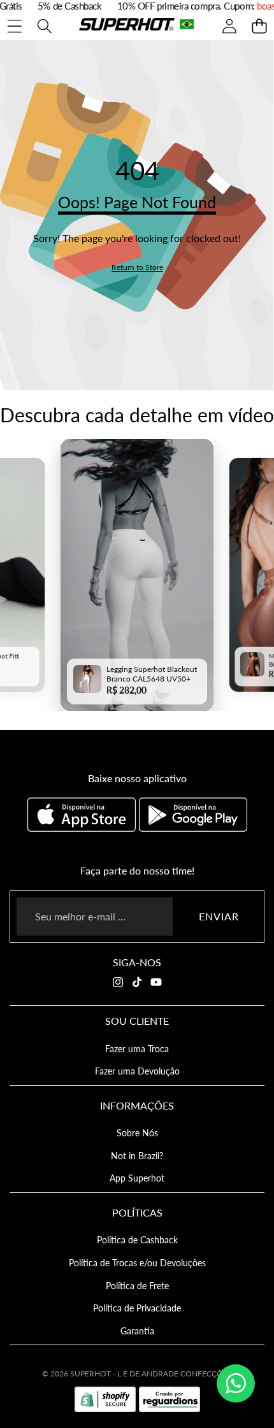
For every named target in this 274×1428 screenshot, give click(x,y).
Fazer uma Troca (137, 1048)
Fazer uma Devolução (137, 1071)
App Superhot (137, 1178)
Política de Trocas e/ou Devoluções (137, 1262)
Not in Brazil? (137, 1155)
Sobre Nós (137, 1132)
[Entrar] (229, 25)
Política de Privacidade (137, 1308)
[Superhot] (136, 26)
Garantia (137, 1330)
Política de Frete (137, 1285)
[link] (137, 267)
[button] (259, 25)
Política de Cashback (137, 1239)
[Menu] (14, 25)
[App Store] (83, 814)
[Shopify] (105, 1399)
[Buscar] (44, 25)
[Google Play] (193, 814)
